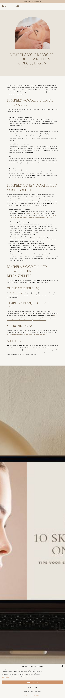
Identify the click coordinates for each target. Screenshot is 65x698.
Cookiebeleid (26, 695)
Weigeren (32, 687)
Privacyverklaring (36, 695)
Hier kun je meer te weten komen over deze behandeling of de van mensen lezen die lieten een (31, 318)
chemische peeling (16, 293)
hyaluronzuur (31, 213)
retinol (38, 213)
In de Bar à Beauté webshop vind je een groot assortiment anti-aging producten (33, 218)
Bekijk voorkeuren (32, 692)
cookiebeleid (5, 677)
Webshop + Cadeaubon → (32, 1)
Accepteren (32, 682)
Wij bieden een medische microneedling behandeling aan (26, 334)
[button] (62, 666)
